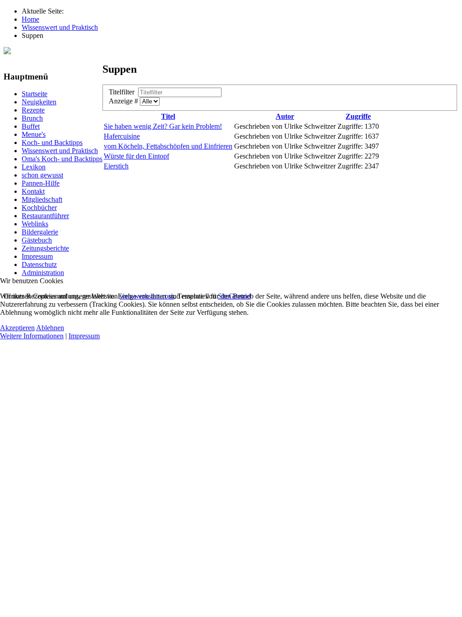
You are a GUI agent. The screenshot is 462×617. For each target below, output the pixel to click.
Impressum (84, 336)
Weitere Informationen (32, 336)
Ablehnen (50, 328)
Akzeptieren (17, 328)
